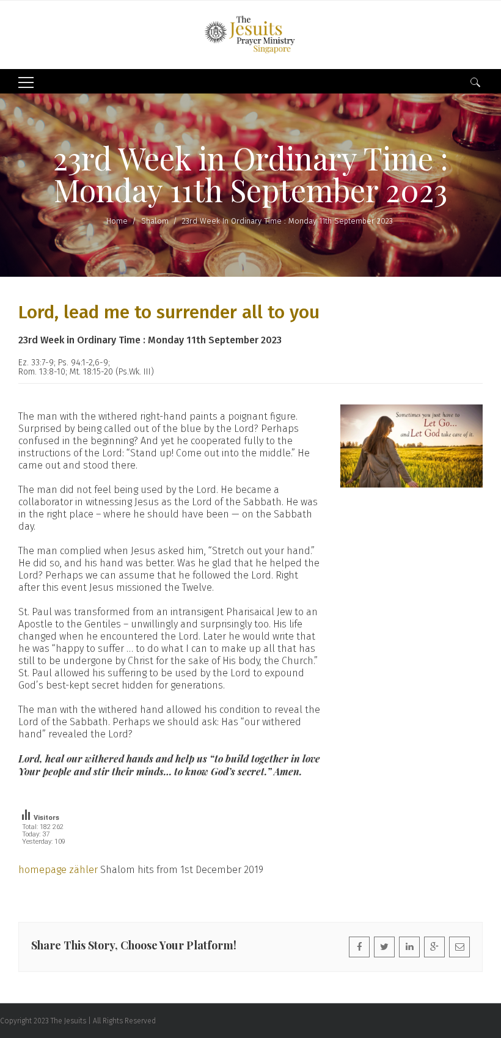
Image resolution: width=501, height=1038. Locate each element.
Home (117, 220)
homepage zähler (58, 869)
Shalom (155, 220)
